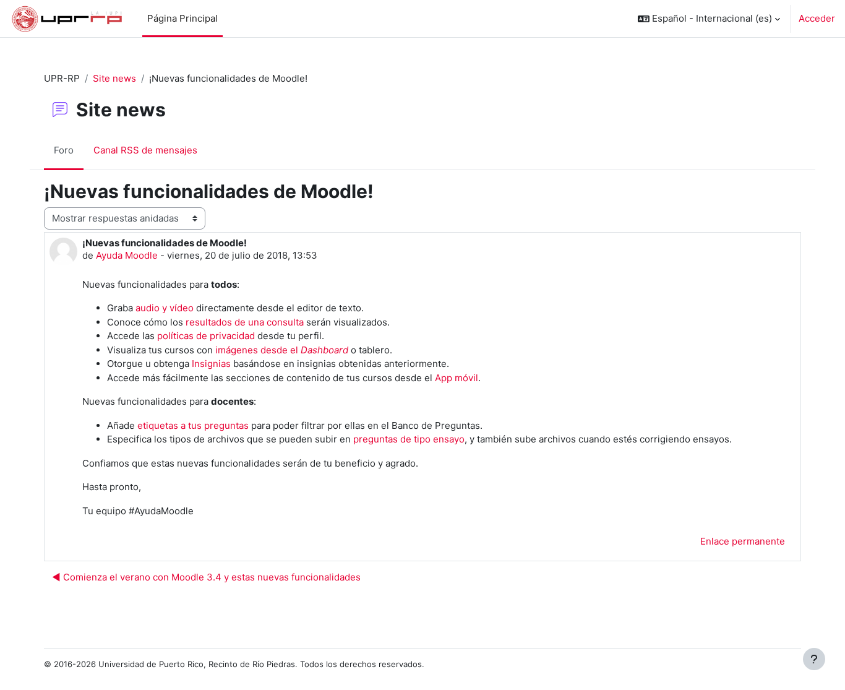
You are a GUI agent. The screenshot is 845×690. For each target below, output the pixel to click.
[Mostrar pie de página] (814, 659)
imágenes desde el (281, 350)
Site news (114, 78)
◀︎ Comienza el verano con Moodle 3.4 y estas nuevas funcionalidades (206, 577)
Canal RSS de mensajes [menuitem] (145, 150)
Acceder (817, 18)
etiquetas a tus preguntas (193, 425)
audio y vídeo (164, 308)
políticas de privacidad (206, 336)
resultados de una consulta (245, 322)
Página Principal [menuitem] (182, 18)
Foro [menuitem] (64, 150)
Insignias (211, 363)
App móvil (456, 378)
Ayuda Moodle (127, 255)
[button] (709, 18)
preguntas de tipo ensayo (409, 439)
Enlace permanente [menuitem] (742, 541)
